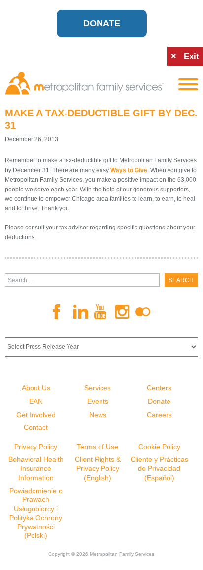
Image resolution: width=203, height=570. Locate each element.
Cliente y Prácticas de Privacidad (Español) (159, 468)
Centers (159, 388)
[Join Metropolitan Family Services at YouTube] (101, 311)
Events (97, 401)
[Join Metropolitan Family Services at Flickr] (142, 311)
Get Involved (36, 414)
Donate (101, 23)
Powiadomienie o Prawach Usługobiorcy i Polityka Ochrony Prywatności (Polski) (36, 513)
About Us (36, 388)
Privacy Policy (35, 447)
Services (97, 388)
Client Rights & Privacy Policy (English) (98, 468)
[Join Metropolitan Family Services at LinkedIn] (80, 312)
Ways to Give (128, 170)
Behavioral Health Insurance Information (36, 468)
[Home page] (84, 83)
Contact (36, 427)
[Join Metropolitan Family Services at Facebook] (60, 311)
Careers (159, 414)
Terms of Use (97, 447)
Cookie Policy (159, 447)
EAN (36, 401)
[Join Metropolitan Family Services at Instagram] (122, 312)
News (97, 414)
